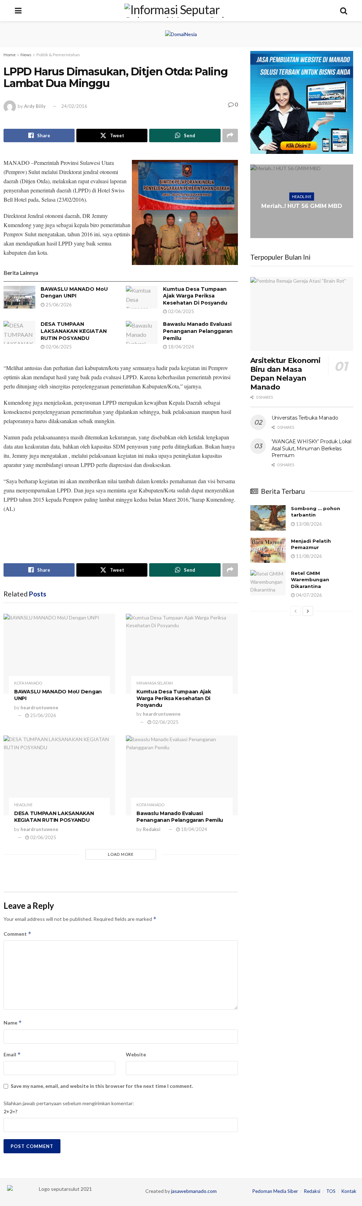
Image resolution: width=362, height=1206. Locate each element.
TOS (330, 1191)
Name (13, 1022)
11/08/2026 (308, 556)
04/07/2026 (308, 595)
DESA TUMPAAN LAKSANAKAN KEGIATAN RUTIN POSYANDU (74, 331)
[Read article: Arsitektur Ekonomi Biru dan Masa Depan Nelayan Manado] (301, 314)
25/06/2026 (58, 304)
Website (136, 1054)
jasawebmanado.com (194, 1191)
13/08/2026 (308, 524)
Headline (23, 805)
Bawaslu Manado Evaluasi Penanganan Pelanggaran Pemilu (198, 331)
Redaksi (151, 829)
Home (10, 54)
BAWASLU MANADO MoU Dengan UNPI (74, 292)
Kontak (348, 1191)
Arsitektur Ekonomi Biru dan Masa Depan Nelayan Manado (285, 373)
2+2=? (10, 1111)
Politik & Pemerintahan (58, 54)
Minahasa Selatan (154, 683)
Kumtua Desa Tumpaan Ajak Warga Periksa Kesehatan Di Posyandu (195, 296)
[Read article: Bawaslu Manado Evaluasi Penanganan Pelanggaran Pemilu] (142, 332)
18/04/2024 (180, 347)
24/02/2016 (74, 106)
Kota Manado (28, 683)
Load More (121, 854)
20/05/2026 (303, 223)
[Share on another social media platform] (230, 135)
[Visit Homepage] (181, 11)
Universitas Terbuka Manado (305, 418)
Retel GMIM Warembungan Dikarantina (310, 579)
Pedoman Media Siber (275, 1191)
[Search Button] (343, 10)
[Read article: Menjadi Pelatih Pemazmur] (268, 550)
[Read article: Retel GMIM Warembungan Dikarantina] (268, 582)
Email (12, 1054)
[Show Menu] (18, 10)
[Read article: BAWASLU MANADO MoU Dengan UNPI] (19, 297)
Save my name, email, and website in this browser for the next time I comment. (102, 1086)
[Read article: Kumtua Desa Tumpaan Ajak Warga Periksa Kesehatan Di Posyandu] (142, 297)
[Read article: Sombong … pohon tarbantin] (268, 518)
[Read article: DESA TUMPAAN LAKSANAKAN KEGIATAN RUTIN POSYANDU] (19, 332)
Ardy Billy (35, 106)
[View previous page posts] (295, 611)
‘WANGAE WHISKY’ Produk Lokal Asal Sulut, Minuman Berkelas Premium (311, 448)
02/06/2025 (180, 311)
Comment (17, 933)
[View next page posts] (308, 611)
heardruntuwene (39, 707)
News (26, 54)
